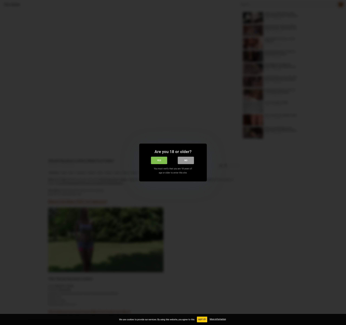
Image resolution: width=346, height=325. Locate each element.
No (185, 160)
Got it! (202, 319)
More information (218, 319)
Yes (159, 160)
